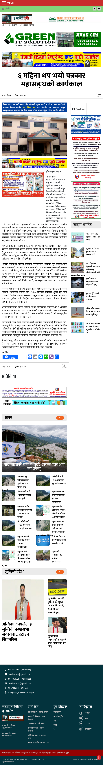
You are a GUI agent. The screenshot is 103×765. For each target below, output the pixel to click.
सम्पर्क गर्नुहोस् (58, 716)
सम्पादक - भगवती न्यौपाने (36, 723)
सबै (60, 417)
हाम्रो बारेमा (57, 712)
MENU (10, 3)
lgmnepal (97, 759)
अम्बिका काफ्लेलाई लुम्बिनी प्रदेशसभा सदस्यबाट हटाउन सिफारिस (17, 632)
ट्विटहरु (87, 723)
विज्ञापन (56, 720)
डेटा (55, 729)
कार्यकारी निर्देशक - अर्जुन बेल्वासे (36, 718)
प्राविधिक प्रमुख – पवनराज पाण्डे (37, 737)
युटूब (86, 718)
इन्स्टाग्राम (88, 729)
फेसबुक (87, 712)
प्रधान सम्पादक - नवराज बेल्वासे (36, 729)
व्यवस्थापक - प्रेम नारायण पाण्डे (38, 742)
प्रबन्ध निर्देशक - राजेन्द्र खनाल (38, 712)
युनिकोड (7, 8)
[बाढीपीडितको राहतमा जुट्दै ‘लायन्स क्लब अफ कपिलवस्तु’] (34, 448)
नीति (55, 725)
